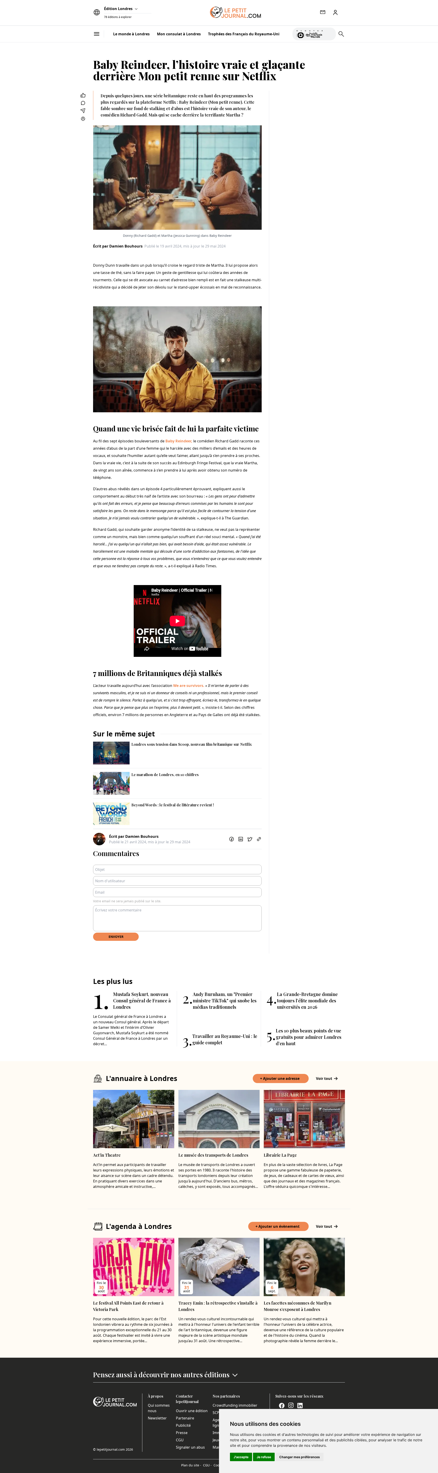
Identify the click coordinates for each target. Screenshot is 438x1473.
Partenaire (185, 1418)
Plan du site (191, 1465)
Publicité (183, 1425)
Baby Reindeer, (178, 441)
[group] (329, 33)
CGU (180, 1439)
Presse (182, 1432)
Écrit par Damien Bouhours (118, 246)
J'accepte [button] (241, 1457)
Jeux (216, 1439)
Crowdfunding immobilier (235, 1405)
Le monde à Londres (131, 33)
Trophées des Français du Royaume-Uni (243, 33)
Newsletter (157, 1418)
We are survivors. (188, 685)
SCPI (216, 1412)
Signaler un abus (190, 1447)
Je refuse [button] (264, 1457)
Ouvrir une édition (192, 1410)
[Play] (329, 34)
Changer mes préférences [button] (299, 1457)
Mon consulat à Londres (179, 33)
